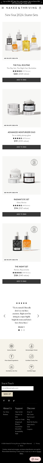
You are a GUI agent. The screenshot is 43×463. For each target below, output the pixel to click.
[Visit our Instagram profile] (9, 401)
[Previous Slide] (2, 2)
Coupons (29, 429)
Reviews (5, 414)
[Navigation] (2, 8)
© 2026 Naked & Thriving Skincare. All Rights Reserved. (17, 443)
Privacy (38, 443)
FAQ (16, 417)
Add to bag (21, 80)
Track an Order (20, 419)
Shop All (29, 412)
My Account (30, 417)
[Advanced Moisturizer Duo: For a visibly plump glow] (21, 108)
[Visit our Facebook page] (4, 401)
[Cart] (40, 8)
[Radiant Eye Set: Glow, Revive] (21, 175)
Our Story (6, 412)
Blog (28, 419)
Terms (21, 445)
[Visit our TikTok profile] (14, 400)
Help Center (19, 412)
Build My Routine (32, 422)
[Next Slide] (41, 2)
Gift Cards (30, 414)
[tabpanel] (21, 315)
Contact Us (18, 414)
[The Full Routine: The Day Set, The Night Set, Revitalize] (21, 41)
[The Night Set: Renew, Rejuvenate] (21, 242)
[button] (21, 71)
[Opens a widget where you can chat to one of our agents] (35, 459)
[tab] (19, 330)
